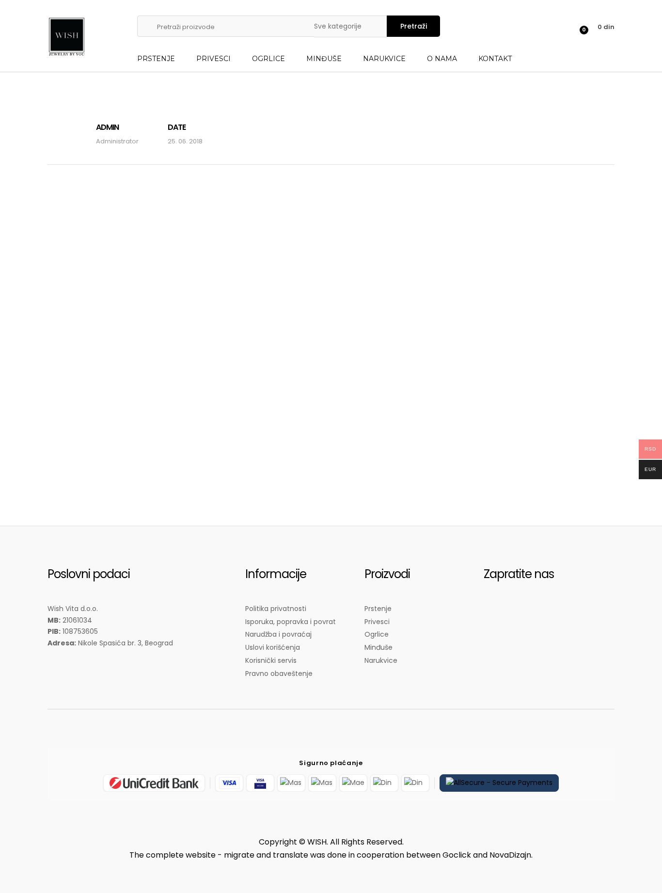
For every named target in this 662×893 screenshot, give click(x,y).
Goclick (456, 855)
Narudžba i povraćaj (278, 634)
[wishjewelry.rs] (520, 615)
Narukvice (384, 58)
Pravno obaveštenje (279, 673)
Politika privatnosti (275, 608)
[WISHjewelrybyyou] (496, 615)
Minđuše (324, 58)
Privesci (213, 58)
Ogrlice (268, 58)
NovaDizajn (510, 855)
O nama (442, 58)
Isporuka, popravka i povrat (290, 622)
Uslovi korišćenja (272, 647)
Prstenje (156, 58)
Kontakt (495, 58)
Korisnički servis (271, 660)
